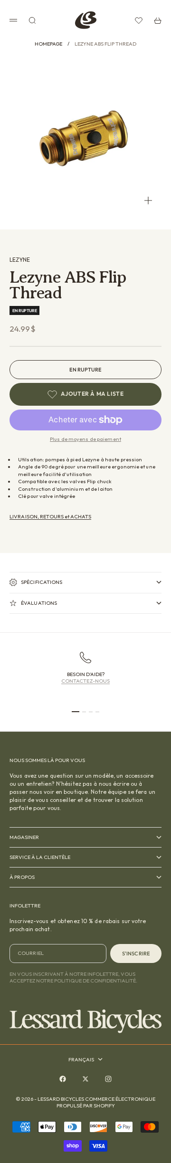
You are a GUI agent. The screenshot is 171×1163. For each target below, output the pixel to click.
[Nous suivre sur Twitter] (85, 1079)
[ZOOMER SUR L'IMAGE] (148, 200)
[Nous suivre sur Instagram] (108, 1079)
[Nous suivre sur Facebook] (62, 1079)
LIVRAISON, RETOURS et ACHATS (50, 516)
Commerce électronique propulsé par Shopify (106, 1102)
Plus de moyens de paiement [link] (85, 439)
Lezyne (20, 259)
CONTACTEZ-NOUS (85, 680)
